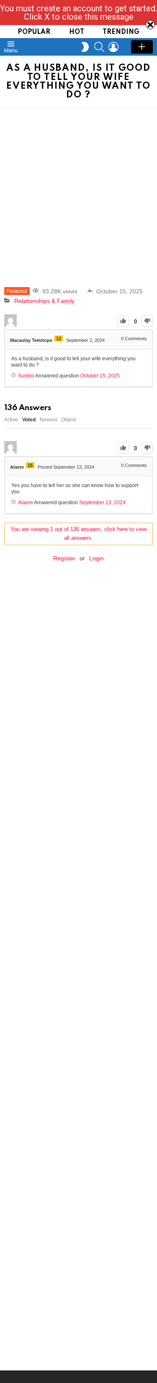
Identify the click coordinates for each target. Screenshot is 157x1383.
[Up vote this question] (123, 321)
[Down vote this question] (147, 321)
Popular (34, 32)
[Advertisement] (78, 191)
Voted (29, 420)
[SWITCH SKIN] (85, 46)
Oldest (68, 420)
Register (64, 558)
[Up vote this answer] (123, 448)
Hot (76, 32)
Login (96, 558)
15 (30, 465)
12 (58, 338)
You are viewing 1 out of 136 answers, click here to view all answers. (78, 533)
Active (11, 420)
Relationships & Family (44, 301)
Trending (121, 32)
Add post (142, 47)
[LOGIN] (113, 46)
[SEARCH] (99, 46)
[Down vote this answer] (147, 448)
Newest (48, 420)
